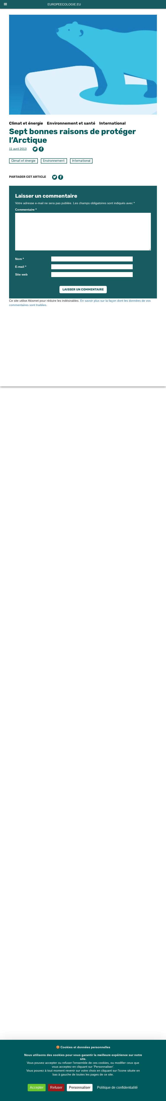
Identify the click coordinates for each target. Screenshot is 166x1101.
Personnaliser (79, 1087)
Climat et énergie (26, 123)
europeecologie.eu (64, 4)
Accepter (36, 1087)
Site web (21, 274)
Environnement (54, 161)
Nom (19, 259)
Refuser (56, 1087)
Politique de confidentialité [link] (117, 1087)
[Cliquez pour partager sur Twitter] (35, 149)
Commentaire (26, 209)
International (112, 123)
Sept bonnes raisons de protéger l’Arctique (72, 136)
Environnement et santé (71, 123)
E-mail (20, 266)
